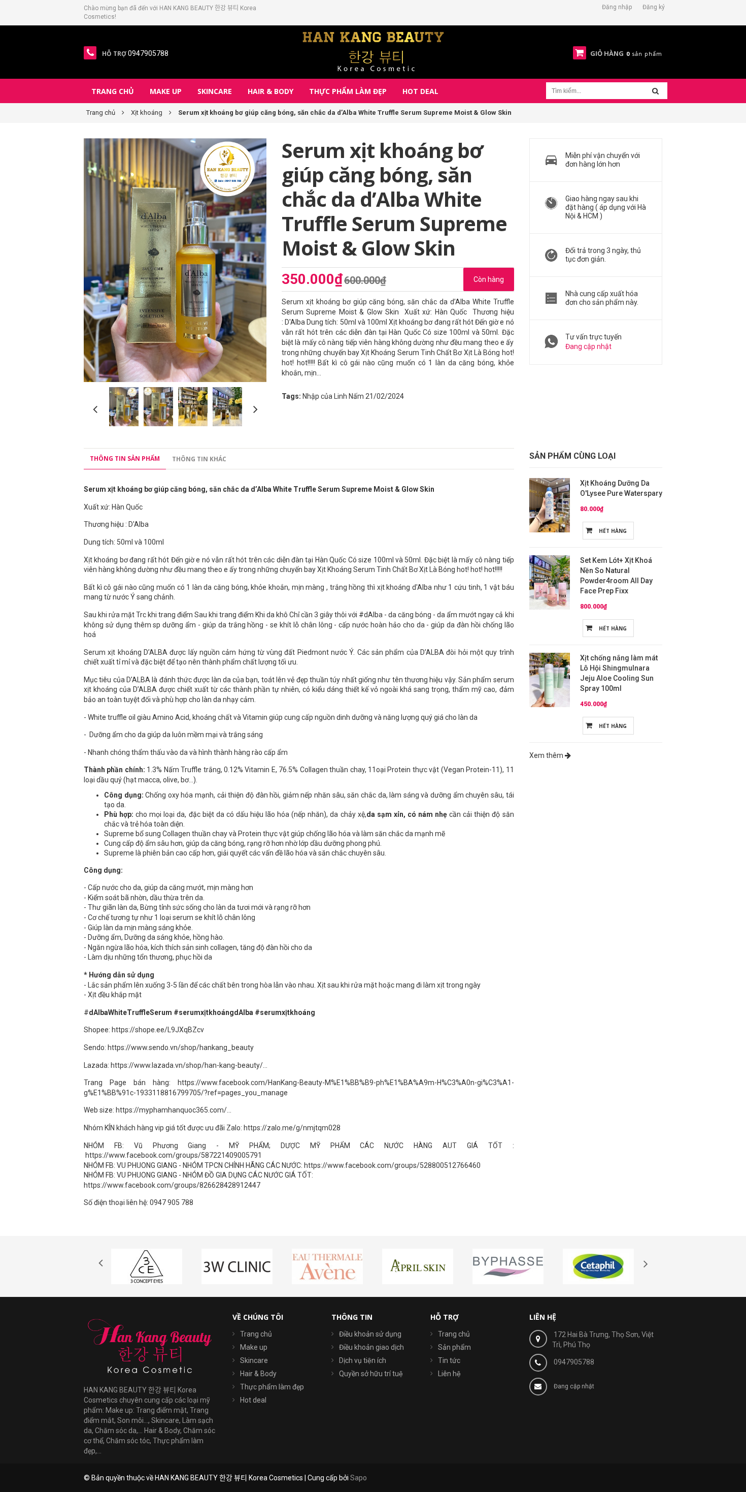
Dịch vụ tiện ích (362, 1360)
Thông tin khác (199, 459)
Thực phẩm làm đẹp (272, 1387)
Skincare (254, 1360)
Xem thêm (547, 755)
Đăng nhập (617, 7)
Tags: (291, 396)
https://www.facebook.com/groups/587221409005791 (173, 1155)
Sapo (358, 1478)
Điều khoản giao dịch (371, 1347)
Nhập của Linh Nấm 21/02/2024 (353, 396)
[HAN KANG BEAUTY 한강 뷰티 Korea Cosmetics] (373, 51)
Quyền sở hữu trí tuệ (371, 1374)
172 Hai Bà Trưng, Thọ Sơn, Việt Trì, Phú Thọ (603, 1339)
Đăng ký (653, 7)
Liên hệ (449, 1374)
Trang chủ (454, 1334)
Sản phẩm (454, 1347)
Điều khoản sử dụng (370, 1334)
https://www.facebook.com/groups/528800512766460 (392, 1165)
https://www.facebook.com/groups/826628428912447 (172, 1185)
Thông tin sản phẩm (125, 458)
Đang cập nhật (588, 346)
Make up (253, 1347)
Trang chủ (256, 1334)
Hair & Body (258, 1374)
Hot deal (253, 1400)
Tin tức (449, 1360)
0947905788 (574, 1362)
